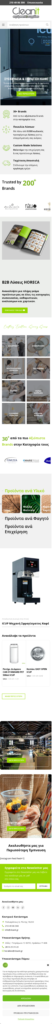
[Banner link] (9, 504)
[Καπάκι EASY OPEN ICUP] (38, 659)
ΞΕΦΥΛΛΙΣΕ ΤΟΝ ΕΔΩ (13, 311)
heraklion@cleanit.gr (14, 956)
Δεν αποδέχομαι (25, 1005)
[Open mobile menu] (3, 24)
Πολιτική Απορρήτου (25, 1019)
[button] (46, 962)
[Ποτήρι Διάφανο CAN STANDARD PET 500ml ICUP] (14, 659)
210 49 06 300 (12, 931)
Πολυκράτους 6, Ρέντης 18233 (19, 927)
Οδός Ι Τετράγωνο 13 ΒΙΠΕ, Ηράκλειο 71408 (26, 948)
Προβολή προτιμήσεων (25, 1013)
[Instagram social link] (8, 913)
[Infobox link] (16, 2)
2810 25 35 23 (12, 952)
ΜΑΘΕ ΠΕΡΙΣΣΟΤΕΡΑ (13, 701)
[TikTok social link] (23, 913)
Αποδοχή (25, 998)
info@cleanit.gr (12, 935)
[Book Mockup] (25, 239)
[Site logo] (25, 12)
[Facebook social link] (3, 913)
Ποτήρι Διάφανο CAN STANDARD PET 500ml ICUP (13, 677)
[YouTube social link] (13, 913)
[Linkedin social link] (18, 913)
